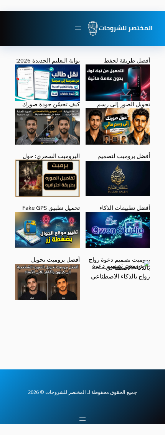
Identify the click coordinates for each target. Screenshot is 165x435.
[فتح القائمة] (77, 28)
